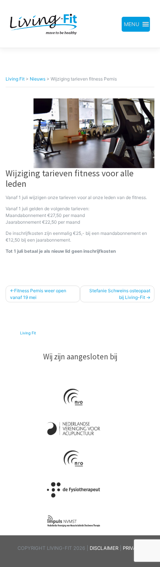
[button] (131, 24)
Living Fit (28, 333)
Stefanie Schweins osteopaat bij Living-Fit (119, 294)
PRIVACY (133, 548)
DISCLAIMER (105, 548)
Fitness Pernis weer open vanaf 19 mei (38, 294)
